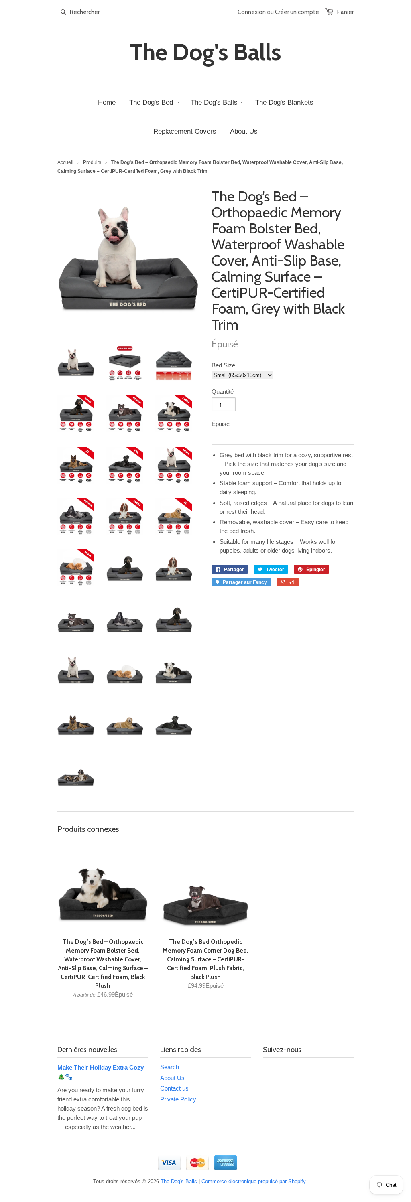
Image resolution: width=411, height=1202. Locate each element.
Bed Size (223, 365)
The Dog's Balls (205, 52)
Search (169, 1067)
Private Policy (178, 1099)
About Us (172, 1077)
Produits (92, 162)
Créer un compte (297, 12)
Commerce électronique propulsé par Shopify (253, 1181)
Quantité (223, 391)
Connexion (252, 12)
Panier (345, 12)
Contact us (174, 1088)
